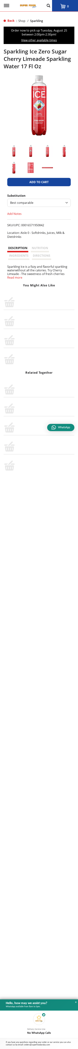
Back (11, 21)
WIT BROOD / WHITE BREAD (38, 431)
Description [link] (17, 248)
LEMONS (25, 408)
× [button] (76, 1002)
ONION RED (27, 453)
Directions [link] (41, 256)
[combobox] (39, 203)
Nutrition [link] (40, 248)
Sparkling (36, 21)
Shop (21, 21)
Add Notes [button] (14, 214)
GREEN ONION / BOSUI (35, 386)
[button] (13, 151)
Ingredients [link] (18, 256)
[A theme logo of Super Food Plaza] (27, 5)
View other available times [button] (39, 40)
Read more (14, 277)
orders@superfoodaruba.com (37, 1045)
